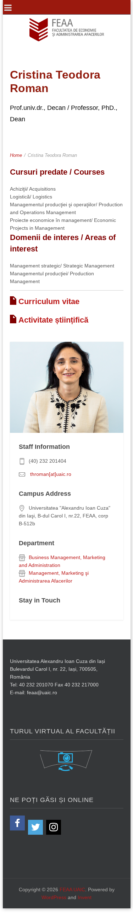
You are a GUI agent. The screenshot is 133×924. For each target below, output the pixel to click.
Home (16, 155)
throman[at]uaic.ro (50, 474)
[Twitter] (35, 827)
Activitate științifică (53, 319)
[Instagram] (53, 827)
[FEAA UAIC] (66, 29)
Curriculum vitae (48, 301)
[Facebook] (17, 823)
